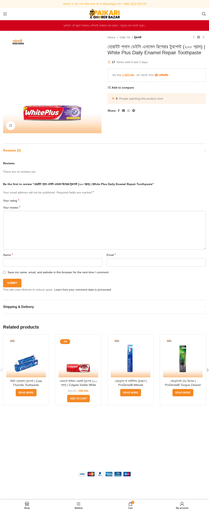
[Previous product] (193, 37)
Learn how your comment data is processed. (83, 289)
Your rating (11, 200)
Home (111, 37)
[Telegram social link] (133, 110)
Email (111, 255)
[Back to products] (198, 37)
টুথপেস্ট (137, 37)
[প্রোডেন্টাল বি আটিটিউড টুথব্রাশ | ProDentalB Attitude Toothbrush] (130, 357)
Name (8, 255)
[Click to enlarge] (10, 125)
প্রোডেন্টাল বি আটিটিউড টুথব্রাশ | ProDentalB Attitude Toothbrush (131, 385)
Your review (11, 207)
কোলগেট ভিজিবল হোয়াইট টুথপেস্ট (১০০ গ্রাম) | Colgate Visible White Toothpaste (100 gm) (78, 385)
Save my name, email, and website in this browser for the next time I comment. (58, 272)
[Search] (204, 14)
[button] (78, 398)
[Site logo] (104, 13)
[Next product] (203, 37)
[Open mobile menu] (5, 14)
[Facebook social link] (119, 110)
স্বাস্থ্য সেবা (124, 37)
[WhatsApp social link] (128, 110)
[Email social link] (123, 110)
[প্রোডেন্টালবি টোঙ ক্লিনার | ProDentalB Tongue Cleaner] (183, 357)
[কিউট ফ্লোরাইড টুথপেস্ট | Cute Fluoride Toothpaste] (26, 357)
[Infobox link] (104, 4)
